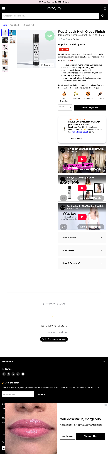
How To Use (68, 250)
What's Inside (69, 237)
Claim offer (90, 436)
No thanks (67, 436)
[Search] (102, 16)
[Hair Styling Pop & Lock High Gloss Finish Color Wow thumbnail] (5, 32)
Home (4, 25)
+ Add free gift (76, 138)
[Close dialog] (105, 405)
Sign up (41, 394)
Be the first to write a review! (54, 339)
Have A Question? (71, 263)
